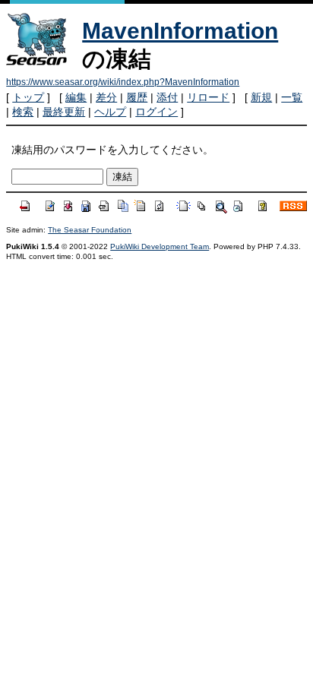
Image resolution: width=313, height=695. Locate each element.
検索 (22, 112)
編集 (76, 97)
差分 (106, 97)
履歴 (136, 97)
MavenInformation (180, 30)
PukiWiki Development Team (159, 246)
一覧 (291, 97)
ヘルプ (110, 112)
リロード (208, 97)
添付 (167, 97)
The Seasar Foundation (89, 230)
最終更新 (64, 112)
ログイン (156, 112)
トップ (28, 97)
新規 (261, 97)
